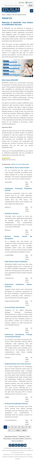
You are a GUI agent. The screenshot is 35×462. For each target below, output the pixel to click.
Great (8, 158)
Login (22, 2)
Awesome (9, 158)
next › (18, 430)
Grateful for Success (12, 213)
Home (3, 14)
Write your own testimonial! (20, 164)
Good (6, 158)
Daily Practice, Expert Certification (16, 261)
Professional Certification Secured (16, 403)
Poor (3, 158)
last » (24, 430)
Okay (4, 158)
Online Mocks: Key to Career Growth (17, 167)
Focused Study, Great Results (15, 307)
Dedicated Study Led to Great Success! (18, 364)
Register (30, 2)
